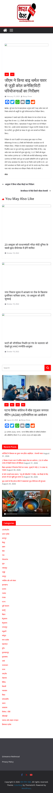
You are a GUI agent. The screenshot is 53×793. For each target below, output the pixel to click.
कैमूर (3, 542)
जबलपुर (4, 568)
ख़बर (7, 74)
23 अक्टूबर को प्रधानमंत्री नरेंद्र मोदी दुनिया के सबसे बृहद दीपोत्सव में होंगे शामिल (26, 246)
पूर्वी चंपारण (5, 606)
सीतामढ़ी (4, 716)
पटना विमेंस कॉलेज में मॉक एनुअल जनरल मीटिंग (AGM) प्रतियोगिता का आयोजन (26, 412)
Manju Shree (27, 96)
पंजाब (4, 597)
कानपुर (4, 538)
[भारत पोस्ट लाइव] (5, 30)
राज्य (12, 74)
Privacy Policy (8, 762)
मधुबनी (4, 631)
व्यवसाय (4, 690)
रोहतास (4, 678)
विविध (4, 682)
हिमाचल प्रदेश (6, 724)
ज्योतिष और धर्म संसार (9, 580)
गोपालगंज (5, 559)
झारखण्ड (5, 584)
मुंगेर (3, 648)
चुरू (3, 563)
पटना (3, 601)
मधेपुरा (4, 635)
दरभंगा (4, 589)
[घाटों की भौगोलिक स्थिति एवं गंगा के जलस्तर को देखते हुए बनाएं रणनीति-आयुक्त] (26, 315)
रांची (3, 661)
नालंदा (4, 593)
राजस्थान (5, 665)
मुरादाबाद (5, 656)
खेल (3, 551)
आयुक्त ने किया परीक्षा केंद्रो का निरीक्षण (19, 184)
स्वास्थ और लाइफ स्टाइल (10, 720)
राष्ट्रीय (4, 673)
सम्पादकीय (5, 699)
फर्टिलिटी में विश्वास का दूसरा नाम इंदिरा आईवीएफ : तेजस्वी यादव (22, 453)
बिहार (12, 405)
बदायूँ (3, 610)
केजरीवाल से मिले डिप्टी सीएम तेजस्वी (34, 190)
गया (3, 555)
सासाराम (4, 707)
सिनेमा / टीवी (6, 711)
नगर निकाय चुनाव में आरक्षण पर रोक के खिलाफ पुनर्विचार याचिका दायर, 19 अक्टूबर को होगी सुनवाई (26, 295)
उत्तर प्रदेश (5, 534)
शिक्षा (23, 405)
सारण (4, 703)
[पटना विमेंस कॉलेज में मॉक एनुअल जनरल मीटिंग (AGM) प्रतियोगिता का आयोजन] (26, 388)
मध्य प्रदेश (5, 639)
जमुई (3, 572)
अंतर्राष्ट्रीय (5, 529)
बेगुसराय (4, 618)
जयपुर (4, 576)
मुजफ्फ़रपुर (5, 652)
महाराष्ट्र (5, 644)
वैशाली (4, 686)
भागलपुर (4, 627)
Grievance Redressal (11, 756)
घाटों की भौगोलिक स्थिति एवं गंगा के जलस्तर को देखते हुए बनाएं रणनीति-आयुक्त (26, 344)
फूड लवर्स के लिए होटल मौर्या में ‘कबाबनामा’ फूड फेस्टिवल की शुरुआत (23, 481)
